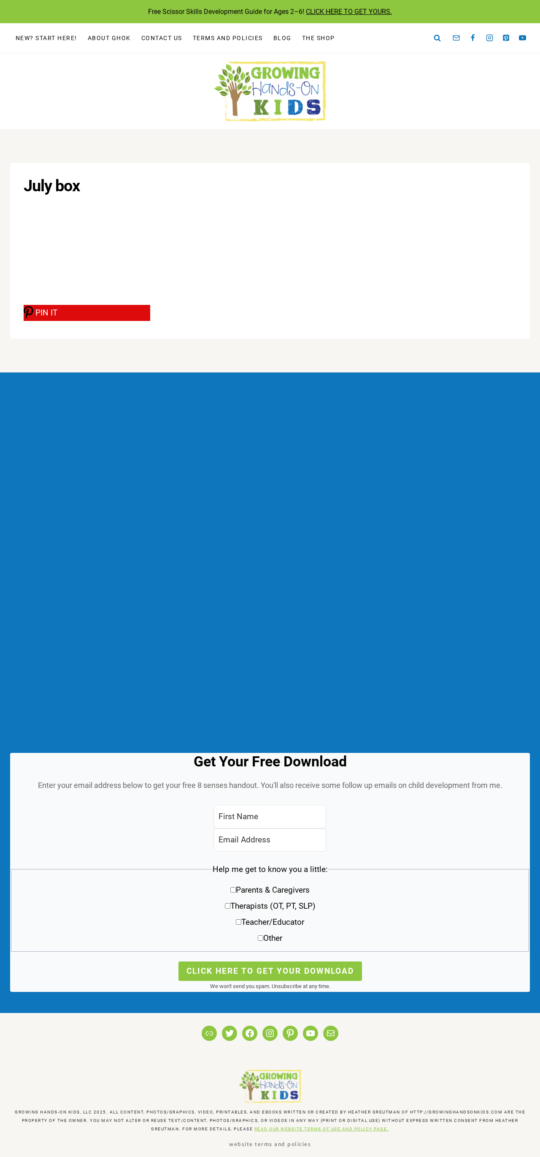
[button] (270, 906)
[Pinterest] (506, 38)
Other (272, 938)
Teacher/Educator (272, 922)
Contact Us (161, 38)
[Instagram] (489, 38)
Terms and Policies (228, 38)
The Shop (318, 38)
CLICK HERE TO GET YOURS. (349, 12)
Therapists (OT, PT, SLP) (273, 906)
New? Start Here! (46, 38)
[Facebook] (473, 38)
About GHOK (109, 38)
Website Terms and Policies (270, 1143)
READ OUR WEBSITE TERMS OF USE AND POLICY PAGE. (321, 1129)
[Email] (456, 38)
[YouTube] (523, 38)
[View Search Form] (437, 38)
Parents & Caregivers (273, 890)
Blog (282, 38)
